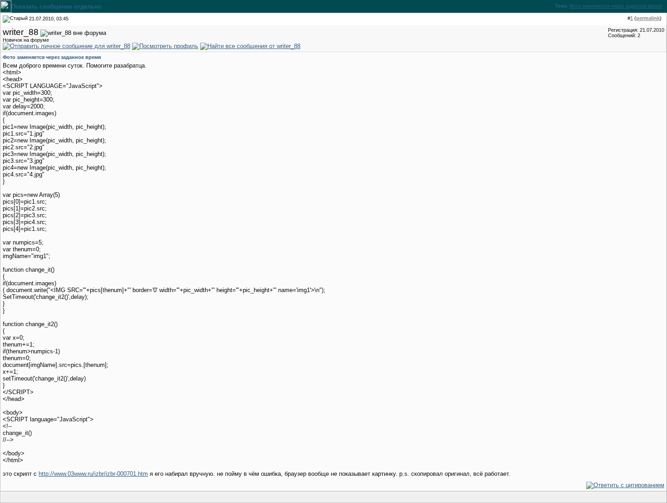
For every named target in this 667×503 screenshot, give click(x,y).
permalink (648, 18)
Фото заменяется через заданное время (615, 6)
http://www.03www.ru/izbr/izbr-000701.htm (93, 473)
